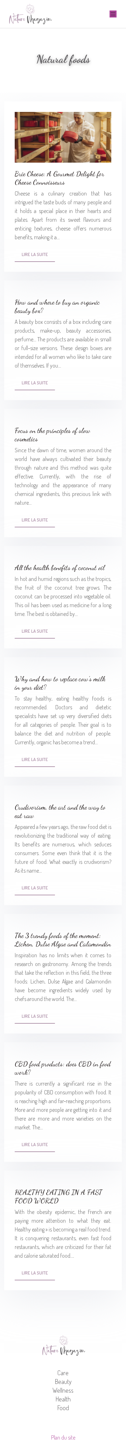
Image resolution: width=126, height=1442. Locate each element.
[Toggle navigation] (113, 14)
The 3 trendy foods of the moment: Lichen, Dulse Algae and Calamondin (63, 939)
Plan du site (63, 1437)
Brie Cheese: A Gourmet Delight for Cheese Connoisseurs (59, 178)
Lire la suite (35, 254)
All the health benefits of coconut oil (60, 567)
